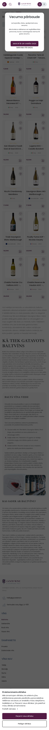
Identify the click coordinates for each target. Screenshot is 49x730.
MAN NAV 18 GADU (24, 47)
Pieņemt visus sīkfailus (24, 716)
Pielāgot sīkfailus (24, 724)
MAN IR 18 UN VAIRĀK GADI (24, 43)
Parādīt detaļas (9, 709)
